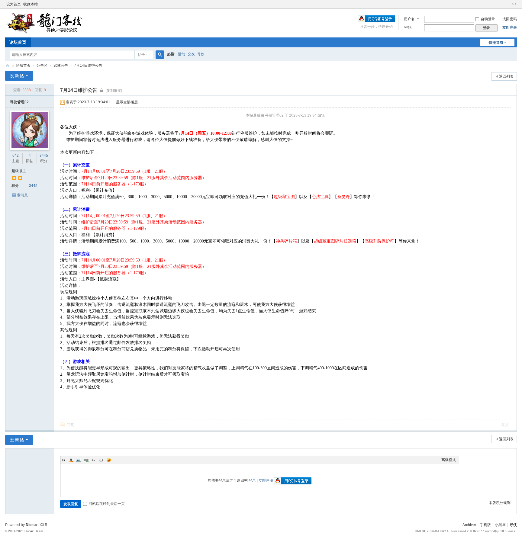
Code (101, 460)
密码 (407, 27)
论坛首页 (17, 42)
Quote (94, 460)
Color (71, 460)
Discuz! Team (33, 531)
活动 (181, 54)
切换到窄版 (514, 4)
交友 (191, 54)
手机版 (485, 525)
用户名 (409, 19)
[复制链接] (114, 90)
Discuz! (32, 525)
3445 (44, 155)
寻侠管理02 (19, 102)
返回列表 (506, 76)
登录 (252, 480)
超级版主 (18, 171)
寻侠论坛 (7, 65)
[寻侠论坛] (49, 23)
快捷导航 (496, 42)
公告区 (42, 65)
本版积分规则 (500, 503)
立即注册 (509, 27)
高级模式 (448, 460)
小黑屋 (500, 525)
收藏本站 (30, 4)
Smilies (109, 460)
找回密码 (509, 19)
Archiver (469, 525)
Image (79, 460)
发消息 (22, 195)
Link (86, 460)
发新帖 (17, 75)
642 (15, 155)
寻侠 (201, 54)
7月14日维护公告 (88, 65)
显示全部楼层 (127, 102)
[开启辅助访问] (508, 4)
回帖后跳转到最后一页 (107, 504)
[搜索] (160, 54)
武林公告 (60, 65)
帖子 (141, 55)
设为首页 (13, 4)
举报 (505, 425)
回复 (70, 425)
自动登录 (488, 19)
